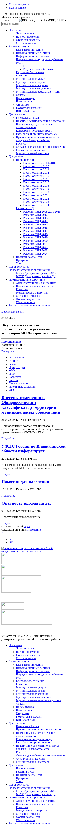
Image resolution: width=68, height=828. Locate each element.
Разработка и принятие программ (36, 133)
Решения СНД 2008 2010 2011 (41, 211)
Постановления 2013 (36, 169)
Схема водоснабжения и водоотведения (40, 146)
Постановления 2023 (36, 201)
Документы (16, 156)
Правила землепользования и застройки (40, 120)
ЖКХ (12, 370)
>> (28, 526)
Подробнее (8, 438)
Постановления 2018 (36, 185)
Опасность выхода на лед (26, 503)
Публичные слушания (22, 386)
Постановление (11, 341)
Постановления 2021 (36, 195)
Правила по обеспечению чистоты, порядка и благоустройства (37, 139)
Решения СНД (25, 208)
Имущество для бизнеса (38, 69)
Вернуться (7, 351)
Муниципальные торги (30, 82)
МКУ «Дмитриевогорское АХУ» (36, 273)
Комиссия (22, 289)
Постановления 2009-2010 (39, 162)
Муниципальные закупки (32, 85)
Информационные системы (33, 56)
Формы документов (28, 299)
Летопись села (25, 33)
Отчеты (20, 94)
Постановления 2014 (36, 172)
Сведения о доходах (28, 295)
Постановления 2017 (36, 182)
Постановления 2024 (36, 205)
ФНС (12, 389)
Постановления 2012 (36, 166)
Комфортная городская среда (34, 130)
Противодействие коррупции (27, 279)
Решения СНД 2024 (35, 253)
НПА (26, 65)
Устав (19, 263)
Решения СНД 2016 (35, 227)
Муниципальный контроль (32, 153)
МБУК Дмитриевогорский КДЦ (36, 276)
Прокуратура (17, 367)
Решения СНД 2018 (35, 234)
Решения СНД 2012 (35, 214)
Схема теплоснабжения (30, 150)
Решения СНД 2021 (35, 243)
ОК (11, 542)
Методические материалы (32, 292)
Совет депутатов (19, 266)
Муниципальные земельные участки (38, 91)
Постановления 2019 (36, 188)
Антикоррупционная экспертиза (36, 282)
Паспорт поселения (28, 36)
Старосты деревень (28, 39)
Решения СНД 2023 (35, 250)
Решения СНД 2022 (35, 247)
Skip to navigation (19, 4)
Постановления (25, 159)
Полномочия (24, 101)
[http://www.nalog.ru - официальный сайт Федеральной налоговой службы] (34, 551)
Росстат (13, 380)
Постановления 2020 (36, 192)
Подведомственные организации (29, 269)
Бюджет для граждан (29, 107)
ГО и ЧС (21, 143)
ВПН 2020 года (25, 111)
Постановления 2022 (36, 198)
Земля (12, 364)
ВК (11, 538)
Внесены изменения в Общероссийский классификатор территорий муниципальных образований (30, 404)
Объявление (16, 357)
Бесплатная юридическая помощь (29, 305)
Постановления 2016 (36, 179)
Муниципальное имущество (33, 88)
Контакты (22, 75)
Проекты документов (29, 256)
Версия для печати (12, 311)
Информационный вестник (33, 52)
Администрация (19, 46)
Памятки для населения (25, 481)
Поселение (15, 30)
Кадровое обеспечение (30, 72)
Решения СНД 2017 (35, 231)
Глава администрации (29, 49)
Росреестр (15, 376)
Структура (22, 104)
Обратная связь (25, 302)
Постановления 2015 (36, 175)
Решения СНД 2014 (35, 221)
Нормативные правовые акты (34, 286)
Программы (23, 260)
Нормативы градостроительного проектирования (36, 126)
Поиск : (6, 20)
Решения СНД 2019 (35, 237)
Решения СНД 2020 (35, 240)
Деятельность (17, 114)
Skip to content (17, 7)
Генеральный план (27, 117)
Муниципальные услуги (31, 78)
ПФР (12, 373)
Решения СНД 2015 (35, 224)
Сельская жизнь (26, 43)
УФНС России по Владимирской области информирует (33, 448)
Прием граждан (25, 98)
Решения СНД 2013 (35, 218)
